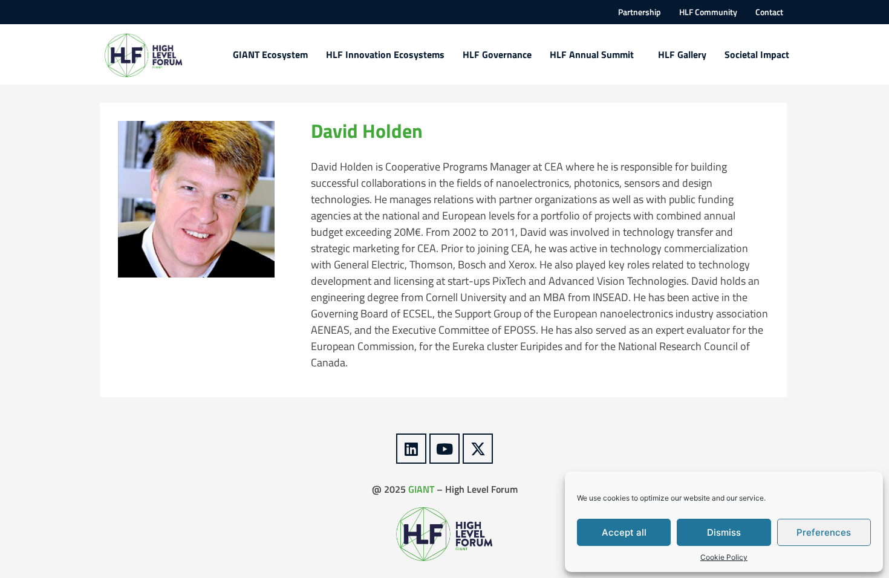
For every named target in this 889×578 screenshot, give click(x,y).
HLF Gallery (682, 54)
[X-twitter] (478, 449)
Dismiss (724, 532)
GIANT (421, 489)
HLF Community (708, 12)
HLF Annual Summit (592, 54)
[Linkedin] (411, 449)
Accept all (624, 532)
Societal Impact (757, 54)
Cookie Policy (723, 557)
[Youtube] (444, 449)
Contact (769, 12)
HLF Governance (497, 54)
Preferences (823, 532)
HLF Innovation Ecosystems (385, 54)
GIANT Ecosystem (270, 54)
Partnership (639, 12)
